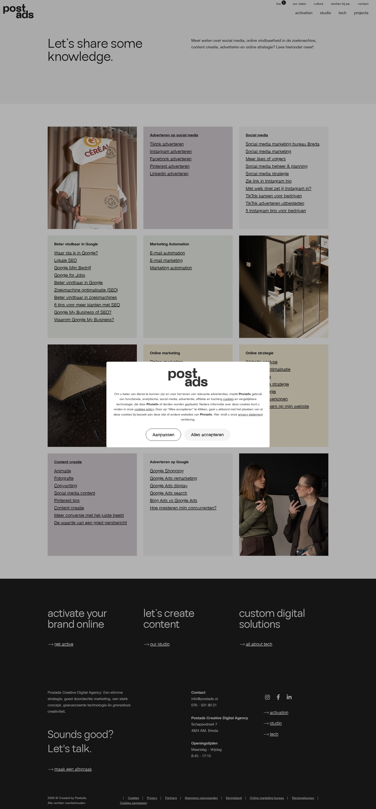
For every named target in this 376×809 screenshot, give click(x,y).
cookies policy (144, 409)
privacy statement (250, 414)
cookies (228, 399)
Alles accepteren (207, 434)
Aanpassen (163, 434)
